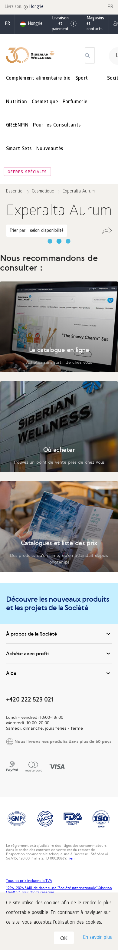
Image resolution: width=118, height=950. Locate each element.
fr (7, 24)
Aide (11, 673)
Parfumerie (75, 102)
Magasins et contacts (95, 24)
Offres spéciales (27, 172)
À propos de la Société (31, 633)
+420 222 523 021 (30, 699)
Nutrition (16, 102)
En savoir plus (97, 938)
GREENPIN (17, 125)
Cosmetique (45, 102)
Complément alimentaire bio (38, 78)
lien (71, 858)
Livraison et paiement (60, 24)
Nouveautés (49, 149)
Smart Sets (19, 149)
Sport (81, 78)
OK (63, 938)
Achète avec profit (27, 653)
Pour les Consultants (56, 125)
